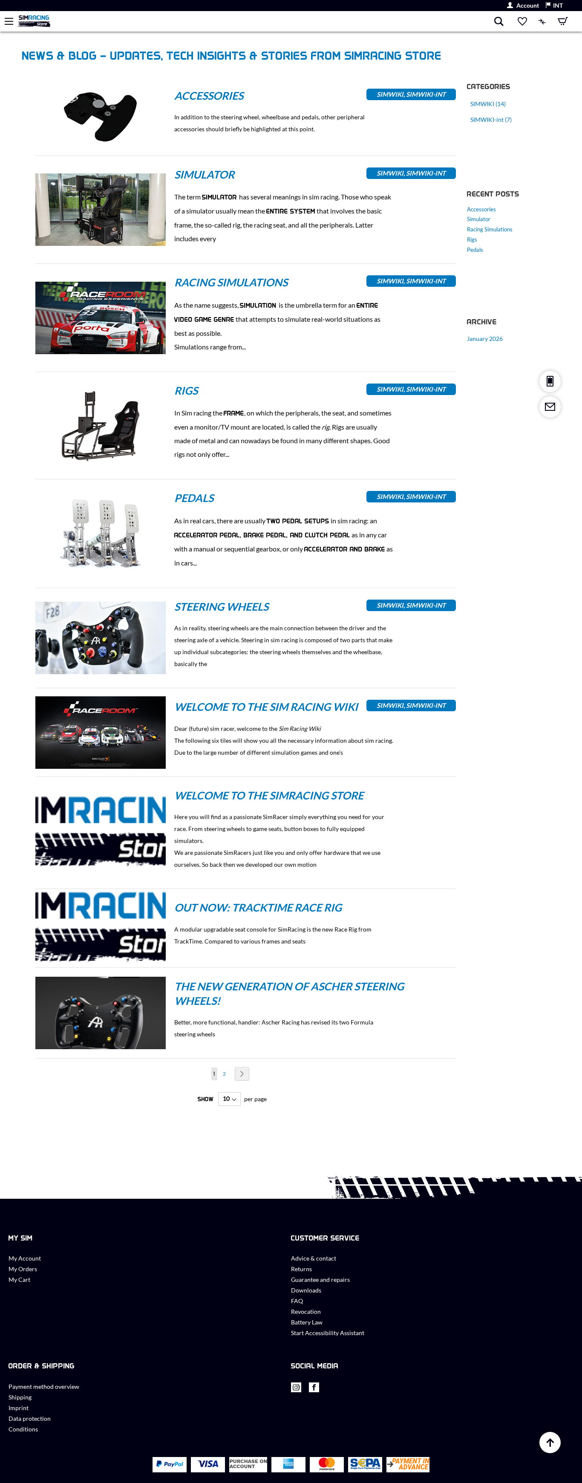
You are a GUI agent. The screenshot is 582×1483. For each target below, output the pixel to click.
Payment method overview (44, 1386)
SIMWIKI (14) (488, 103)
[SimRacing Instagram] (296, 1389)
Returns (301, 1268)
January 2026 (485, 338)
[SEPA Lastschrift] (365, 1464)
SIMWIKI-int (426, 94)
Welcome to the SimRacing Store (268, 795)
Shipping (20, 1397)
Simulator (204, 174)
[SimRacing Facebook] (314, 1389)
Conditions (23, 1429)
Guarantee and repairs (320, 1279)
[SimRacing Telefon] (550, 381)
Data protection (30, 1418)
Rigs (186, 390)
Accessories (208, 95)
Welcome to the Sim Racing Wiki (266, 706)
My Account (25, 1258)
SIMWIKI (390, 94)
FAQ (297, 1300)
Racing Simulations (231, 282)
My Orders (23, 1268)
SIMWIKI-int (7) (491, 119)
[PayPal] (169, 1464)
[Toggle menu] (9, 21)
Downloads (306, 1290)
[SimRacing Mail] (550, 407)
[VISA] (208, 1464)
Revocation (306, 1311)
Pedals (193, 497)
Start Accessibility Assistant (327, 1332)
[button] (554, 5)
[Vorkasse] (407, 1464)
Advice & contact (313, 1258)
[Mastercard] (326, 1464)
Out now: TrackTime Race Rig (258, 907)
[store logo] (255, 21)
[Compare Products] (542, 21)
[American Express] (288, 1464)
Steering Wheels (221, 606)
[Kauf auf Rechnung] (248, 1465)
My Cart (19, 1279)
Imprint (19, 1407)
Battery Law (307, 1322)
